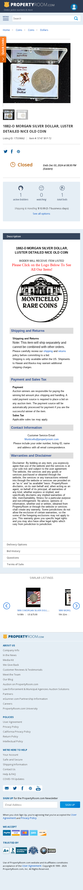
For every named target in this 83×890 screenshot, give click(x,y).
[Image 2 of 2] (22, 115)
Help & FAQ (9, 774)
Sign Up (70, 805)
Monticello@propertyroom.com (42, 439)
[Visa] (16, 833)
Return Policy (10, 736)
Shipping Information (15, 764)
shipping (48, 351)
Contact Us (9, 769)
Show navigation (7, 18)
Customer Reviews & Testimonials (22, 669)
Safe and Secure (13, 759)
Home (6, 30)
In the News (10, 655)
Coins (19, 30)
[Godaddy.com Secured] (48, 850)
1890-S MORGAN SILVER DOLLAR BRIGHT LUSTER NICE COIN (47, 610)
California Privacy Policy (17, 731)
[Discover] (42, 833)
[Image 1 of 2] (41, 73)
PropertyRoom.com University (20, 708)
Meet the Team (11, 674)
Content (4, 49)
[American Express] (34, 833)
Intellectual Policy (13, 741)
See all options (41, 213)
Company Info (11, 650)
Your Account (10, 754)
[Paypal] (7, 833)
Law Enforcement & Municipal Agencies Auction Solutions (36, 689)
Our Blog (8, 679)
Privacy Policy (11, 726)
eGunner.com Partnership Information (25, 699)
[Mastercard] (25, 833)
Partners (8, 694)
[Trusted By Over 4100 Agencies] (34, 850)
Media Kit (8, 660)
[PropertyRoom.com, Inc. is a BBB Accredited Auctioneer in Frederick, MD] (15, 850)
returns (62, 351)
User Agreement (12, 722)
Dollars (44, 30)
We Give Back (11, 665)
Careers (7, 703)
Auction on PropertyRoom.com (20, 684)
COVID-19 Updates (13, 779)
